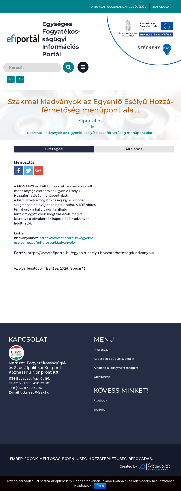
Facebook (100, 400)
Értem (100, 485)
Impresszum (102, 349)
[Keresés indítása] (68, 67)
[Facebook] (18, 170)
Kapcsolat (162, 6)
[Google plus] (38, 170)
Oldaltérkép (102, 377)
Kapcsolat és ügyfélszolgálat (114, 358)
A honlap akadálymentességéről (118, 6)
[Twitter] (28, 170)
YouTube (100, 409)
